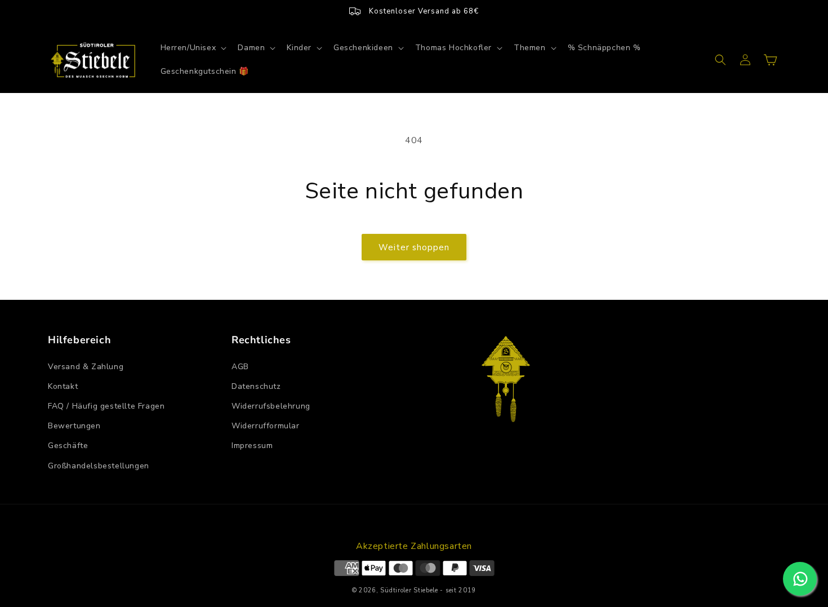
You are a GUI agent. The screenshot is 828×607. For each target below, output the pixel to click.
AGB (240, 366)
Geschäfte (68, 445)
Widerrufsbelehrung (271, 406)
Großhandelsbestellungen (98, 465)
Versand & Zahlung (85, 366)
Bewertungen (74, 425)
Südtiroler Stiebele (409, 590)
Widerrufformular (266, 425)
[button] (193, 48)
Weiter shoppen (414, 247)
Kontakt (63, 386)
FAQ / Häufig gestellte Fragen (106, 406)
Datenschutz (256, 386)
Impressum (252, 445)
